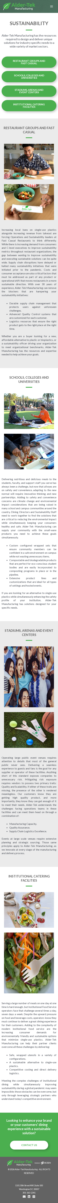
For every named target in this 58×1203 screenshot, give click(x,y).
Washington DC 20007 (29, 1189)
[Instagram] (33, 1196)
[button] (29, 62)
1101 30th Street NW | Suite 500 (29, 1185)
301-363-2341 (29, 1192)
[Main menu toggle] (51, 6)
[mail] (24, 1196)
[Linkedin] (29, 1196)
